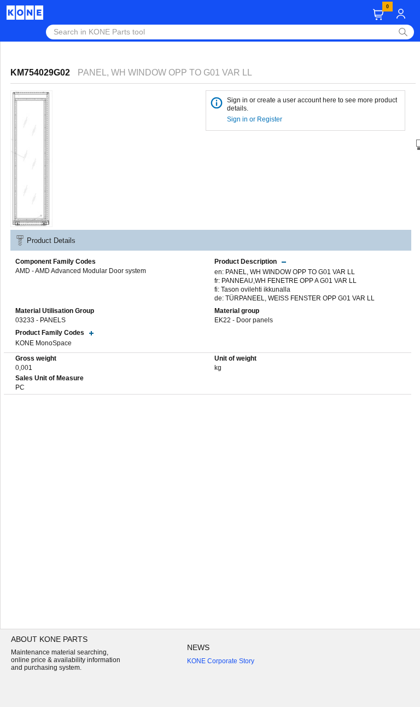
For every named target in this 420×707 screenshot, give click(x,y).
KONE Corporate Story (220, 661)
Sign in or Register (255, 119)
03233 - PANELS (40, 320)
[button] (378, 14)
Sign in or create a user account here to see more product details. (312, 104)
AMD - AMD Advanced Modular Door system (80, 271)
